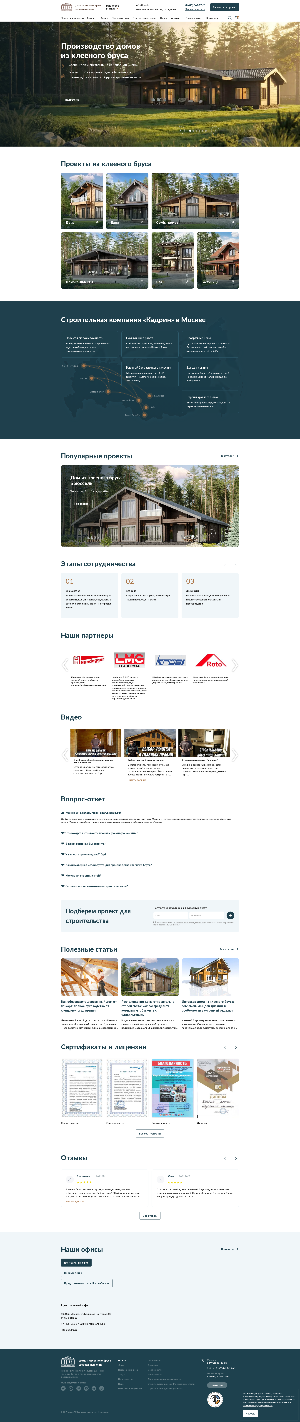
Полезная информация (130, 1388)
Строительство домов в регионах (165, 1388)
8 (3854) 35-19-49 (226, 1368)
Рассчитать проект (225, 7)
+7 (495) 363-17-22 (71, 1323)
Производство (125, 1379)
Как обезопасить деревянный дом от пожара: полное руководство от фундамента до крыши (89, 1006)
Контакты (227, 1249)
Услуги (121, 1374)
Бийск (210, 1368)
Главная (122, 1360)
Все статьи (227, 949)
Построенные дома (144, 17)
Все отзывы (150, 1215)
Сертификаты (155, 1369)
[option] (150, 84)
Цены (121, 1383)
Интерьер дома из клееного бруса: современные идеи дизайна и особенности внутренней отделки (208, 1006)
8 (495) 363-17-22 (217, 1363)
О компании (154, 1360)
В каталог (227, 455)
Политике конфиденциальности (257, 1405)
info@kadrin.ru (144, 4)
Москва (110, 8)
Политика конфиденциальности (164, 1379)
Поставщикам (155, 1374)
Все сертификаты (150, 1133)
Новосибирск (215, 1373)
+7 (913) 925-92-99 (217, 1376)
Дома (121, 1365)
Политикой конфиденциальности (189, 922)
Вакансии (153, 1365)
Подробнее (72, 99)
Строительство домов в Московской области (171, 1383)
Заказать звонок (195, 8)
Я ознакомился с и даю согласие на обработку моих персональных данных (193, 923)
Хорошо (250, 1413)
